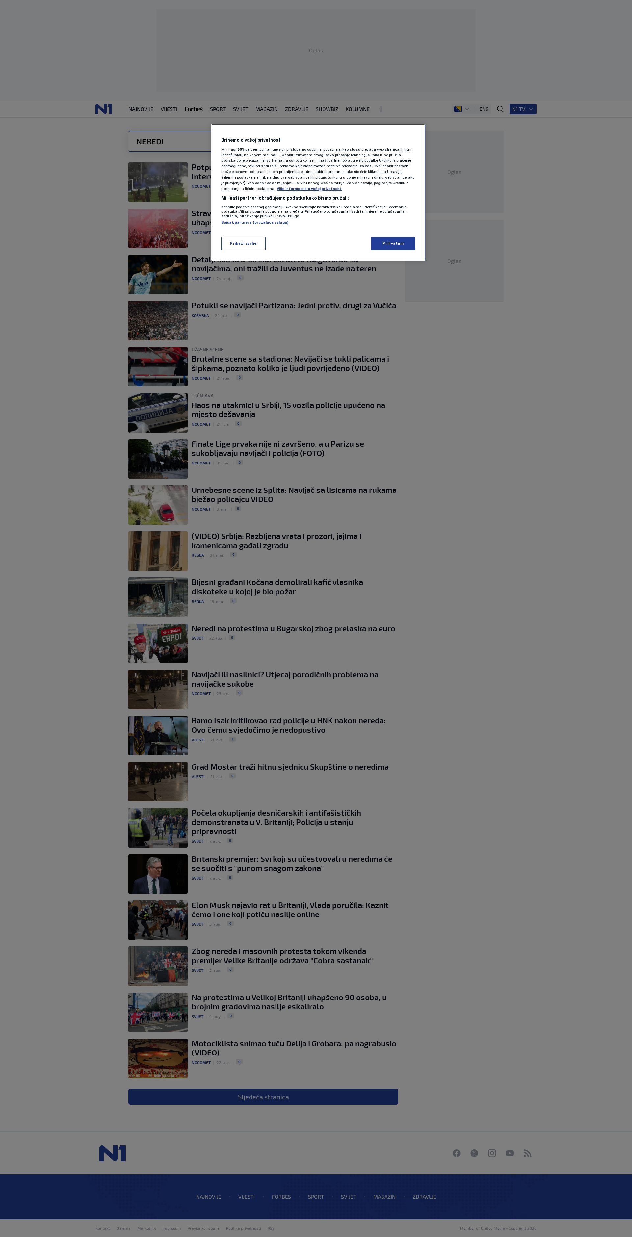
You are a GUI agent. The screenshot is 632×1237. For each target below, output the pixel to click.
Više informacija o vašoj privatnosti (309, 188)
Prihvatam (393, 243)
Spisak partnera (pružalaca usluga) (254, 222)
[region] (318, 192)
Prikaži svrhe (243, 243)
